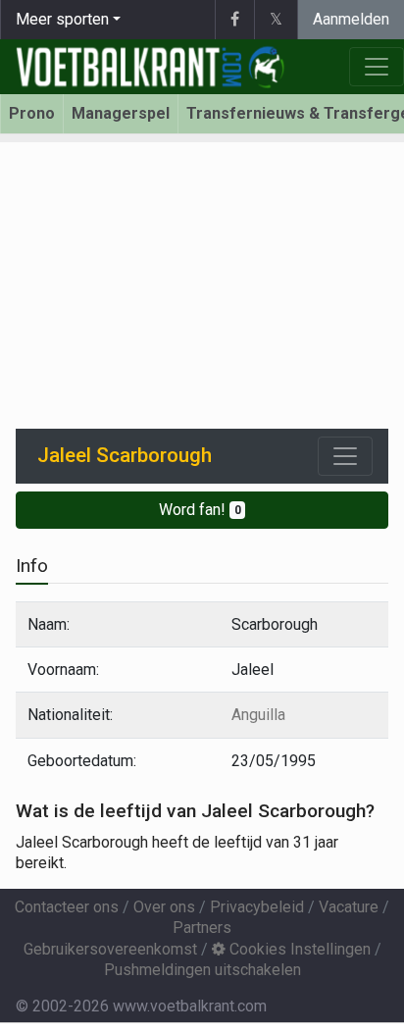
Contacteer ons (67, 907)
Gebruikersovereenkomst (110, 949)
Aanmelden (351, 19)
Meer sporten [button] (62, 19)
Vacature (349, 907)
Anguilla (258, 714)
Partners (202, 927)
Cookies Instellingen (298, 949)
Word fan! (200, 509)
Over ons (164, 907)
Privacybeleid (257, 907)
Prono (32, 113)
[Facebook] (234, 19)
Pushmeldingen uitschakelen (202, 969)
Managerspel (121, 113)
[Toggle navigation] (345, 456)
